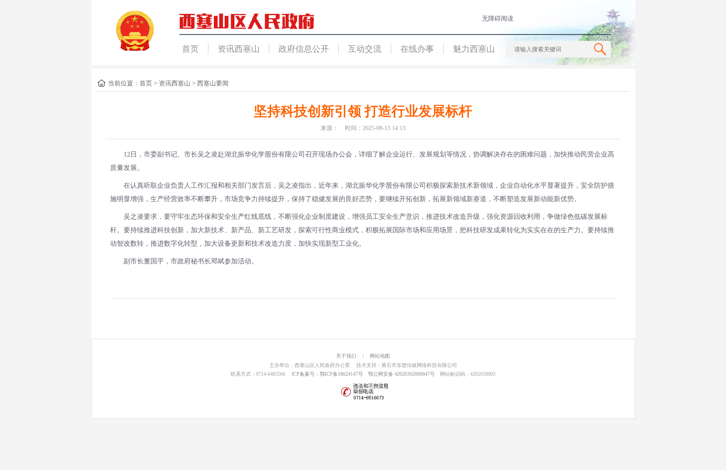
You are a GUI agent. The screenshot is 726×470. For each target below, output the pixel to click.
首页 (190, 48)
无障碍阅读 (497, 18)
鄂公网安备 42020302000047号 (401, 374)
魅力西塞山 (474, 48)
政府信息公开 (304, 48)
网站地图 (380, 356)
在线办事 (417, 48)
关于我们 (346, 356)
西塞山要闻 (213, 83)
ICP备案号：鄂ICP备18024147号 (327, 374)
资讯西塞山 (239, 48)
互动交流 (364, 48)
